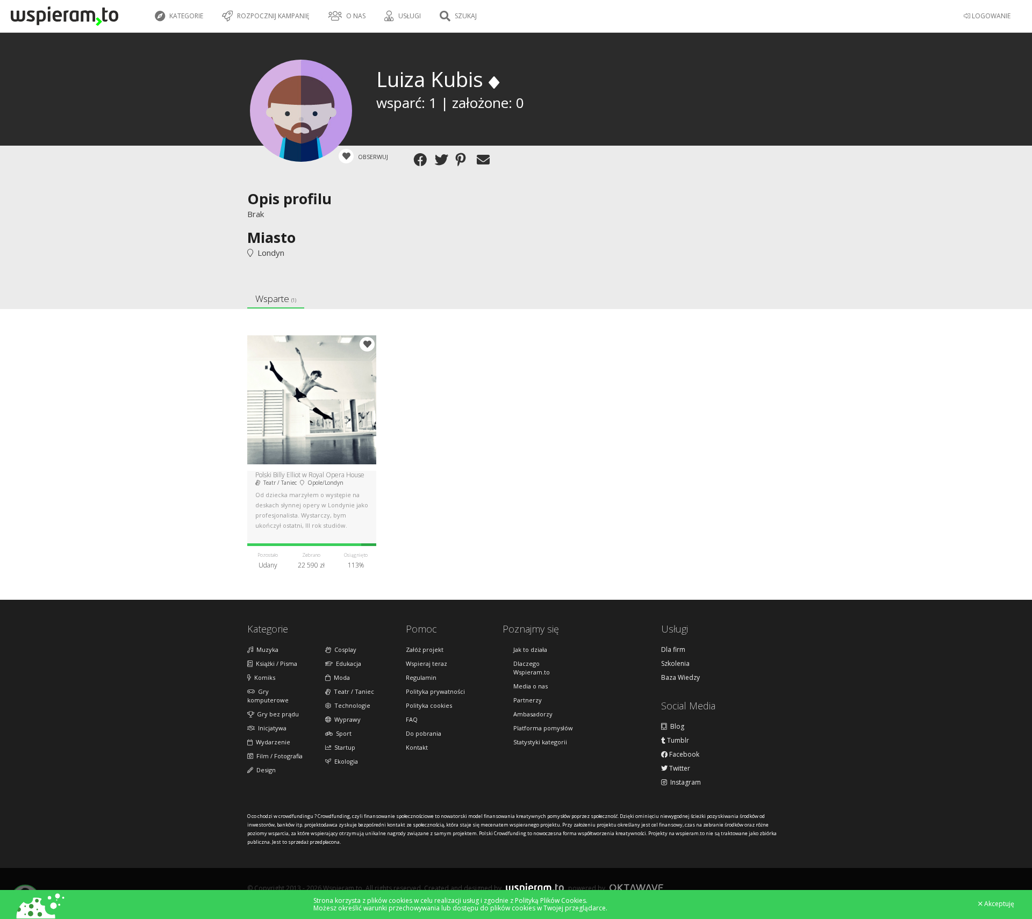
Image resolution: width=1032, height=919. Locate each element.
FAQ (412, 719)
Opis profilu (289, 199)
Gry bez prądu (276, 714)
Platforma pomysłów (543, 728)
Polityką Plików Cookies (550, 900)
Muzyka (265, 649)
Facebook (683, 754)
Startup (343, 747)
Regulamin (421, 677)
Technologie (350, 705)
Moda (340, 677)
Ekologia (344, 761)
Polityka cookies (429, 705)
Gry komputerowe (268, 695)
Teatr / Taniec (352, 691)
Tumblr (677, 740)
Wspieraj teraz (426, 663)
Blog (675, 726)
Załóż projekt (424, 649)
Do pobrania (423, 733)
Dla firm (673, 649)
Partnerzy (527, 700)
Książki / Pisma (275, 663)
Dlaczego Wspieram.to (531, 667)
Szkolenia (675, 663)
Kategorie (185, 15)
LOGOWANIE (990, 15)
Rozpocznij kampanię (272, 15)
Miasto (271, 237)
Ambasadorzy (533, 714)
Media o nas (530, 686)
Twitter (679, 768)
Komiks (263, 677)
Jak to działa (530, 649)
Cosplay (343, 649)
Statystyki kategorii (540, 742)
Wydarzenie (271, 742)
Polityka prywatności (435, 691)
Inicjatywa (270, 728)
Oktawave (636, 887)
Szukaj (465, 15)
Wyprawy (346, 719)
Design (264, 770)
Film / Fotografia (278, 756)
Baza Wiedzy (680, 677)
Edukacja (347, 663)
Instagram (684, 782)
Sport (342, 733)
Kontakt (417, 747)
